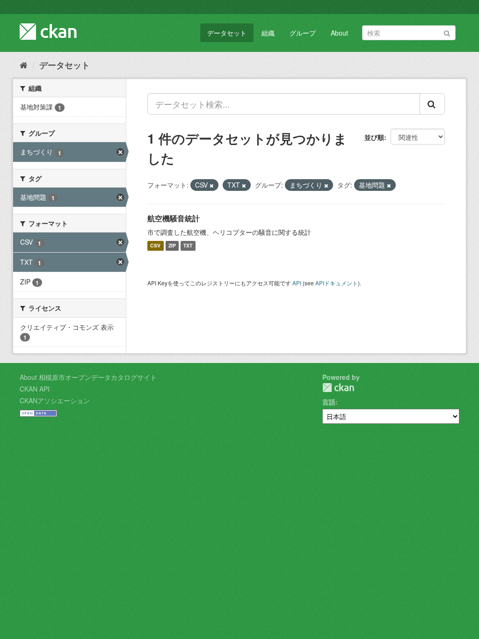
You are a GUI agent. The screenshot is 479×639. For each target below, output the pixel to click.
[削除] (212, 185)
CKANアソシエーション (55, 400)
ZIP (172, 245)
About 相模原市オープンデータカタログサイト (88, 377)
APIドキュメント (336, 283)
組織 (268, 32)
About (339, 32)
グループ (303, 32)
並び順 (374, 137)
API (296, 283)
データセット (227, 32)
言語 (328, 402)
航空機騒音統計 (173, 218)
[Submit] (447, 32)
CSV (155, 245)
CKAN (338, 387)
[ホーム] (24, 64)
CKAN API (35, 388)
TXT (187, 245)
